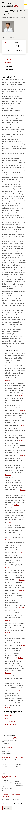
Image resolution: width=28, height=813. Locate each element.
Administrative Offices (7, 788)
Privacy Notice (5, 794)
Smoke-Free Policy (5, 796)
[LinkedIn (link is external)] (18, 803)
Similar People (9, 69)
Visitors (4, 771)
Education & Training (19, 759)
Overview (8, 63)
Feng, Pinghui (9, 715)
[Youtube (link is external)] (14, 803)
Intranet (7, 808)
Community (4, 766)
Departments (5, 780)
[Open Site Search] (26, 6)
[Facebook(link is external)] (3, 803)
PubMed (16, 363)
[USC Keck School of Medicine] (10, 4)
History (16, 779)
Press (3, 768)
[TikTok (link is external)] (22, 803)
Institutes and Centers (7, 782)
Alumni (3, 773)
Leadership (17, 781)
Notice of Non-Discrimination (14, 794)
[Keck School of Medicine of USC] (9, 737)
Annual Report (18, 783)
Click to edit (13, 37)
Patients (4, 764)
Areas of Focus (19, 757)
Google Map (5, 745)
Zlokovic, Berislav (10, 721)
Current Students (6, 759)
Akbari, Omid (9, 718)
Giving (3, 790)
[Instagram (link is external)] (11, 803)
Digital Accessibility (19, 785)
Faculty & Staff (5, 762)
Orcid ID (7, 50)
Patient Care (18, 764)
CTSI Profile (19, 50)
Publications (8, 66)
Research (17, 762)
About (17, 776)
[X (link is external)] (7, 803)
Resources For (6, 757)
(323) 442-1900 (9, 747)
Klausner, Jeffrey (10, 724)
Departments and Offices (6, 777)
